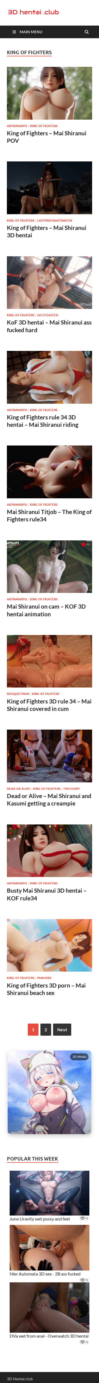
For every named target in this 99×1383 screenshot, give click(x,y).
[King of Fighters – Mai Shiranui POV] (49, 95)
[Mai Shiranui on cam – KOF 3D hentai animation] (49, 569)
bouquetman (18, 694)
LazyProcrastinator (54, 220)
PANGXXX (44, 978)
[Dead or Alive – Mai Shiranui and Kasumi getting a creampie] (49, 758)
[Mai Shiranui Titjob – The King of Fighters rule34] (49, 474)
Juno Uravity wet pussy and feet (40, 1218)
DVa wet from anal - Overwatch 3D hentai (49, 1335)
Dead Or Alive (18, 789)
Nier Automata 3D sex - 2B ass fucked (45, 1273)
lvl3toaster (47, 315)
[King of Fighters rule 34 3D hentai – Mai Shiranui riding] (49, 379)
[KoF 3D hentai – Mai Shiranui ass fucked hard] (49, 285)
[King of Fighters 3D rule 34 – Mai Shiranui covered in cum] (49, 663)
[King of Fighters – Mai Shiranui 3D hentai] (49, 190)
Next (62, 1029)
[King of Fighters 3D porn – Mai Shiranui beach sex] (49, 947)
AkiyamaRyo (17, 126)
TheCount (71, 789)
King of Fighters (43, 126)
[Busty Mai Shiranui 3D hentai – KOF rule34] (49, 853)
